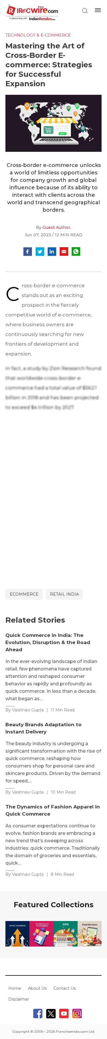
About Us (37, 988)
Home (14, 988)
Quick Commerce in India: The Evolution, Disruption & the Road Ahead (47, 642)
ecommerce (24, 594)
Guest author (56, 227)
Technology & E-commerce (38, 35)
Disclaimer (18, 999)
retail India (64, 594)
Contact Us (64, 988)
